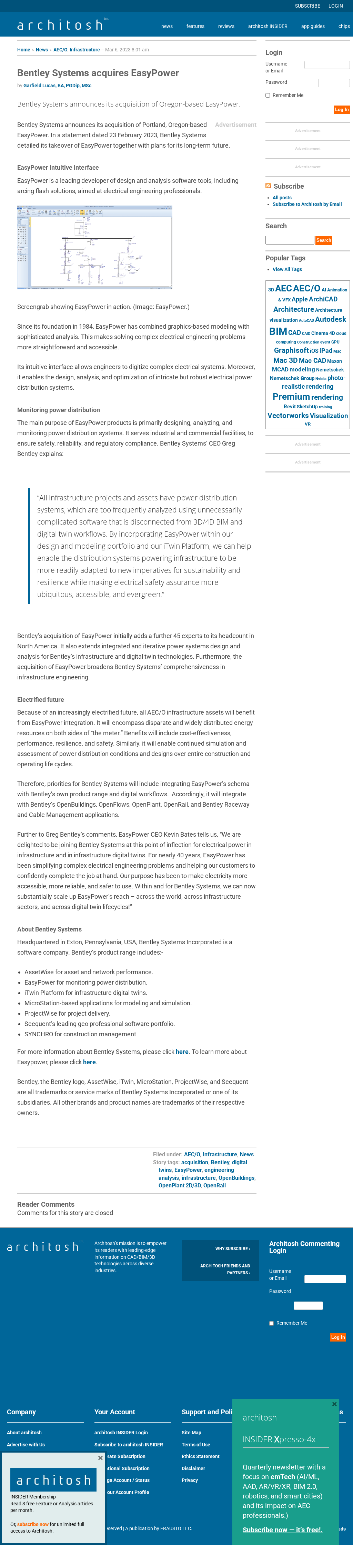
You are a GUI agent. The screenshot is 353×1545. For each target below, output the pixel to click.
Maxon (334, 361)
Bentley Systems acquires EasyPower (98, 73)
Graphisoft (291, 350)
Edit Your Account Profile (121, 1492)
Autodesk (330, 319)
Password (276, 82)
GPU (335, 342)
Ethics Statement (201, 1456)
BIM (278, 331)
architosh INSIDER (268, 26)
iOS (314, 351)
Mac (337, 351)
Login (336, 6)
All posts (282, 197)
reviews (226, 26)
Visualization (329, 416)
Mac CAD (312, 361)
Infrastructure (85, 49)
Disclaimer (193, 1468)
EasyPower (188, 1170)
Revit (290, 406)
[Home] (63, 28)
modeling (302, 369)
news (167, 26)
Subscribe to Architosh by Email (307, 204)
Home (23, 49)
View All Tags (287, 269)
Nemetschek (330, 369)
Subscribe (308, 6)
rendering (327, 397)
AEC (283, 288)
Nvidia (320, 379)
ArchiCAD (323, 299)
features (195, 26)
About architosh (24, 1432)
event (325, 342)
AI (324, 289)
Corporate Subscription (119, 1456)
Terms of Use (196, 1444)
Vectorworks (288, 415)
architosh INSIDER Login (121, 1432)
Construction (308, 342)
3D (271, 290)
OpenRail (214, 1185)
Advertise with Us (26, 1444)
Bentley (220, 1162)
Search (323, 240)
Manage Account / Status (122, 1480)
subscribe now (33, 1524)
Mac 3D (285, 360)
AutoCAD (306, 320)
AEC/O (60, 49)
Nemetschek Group (292, 378)
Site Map (191, 1432)
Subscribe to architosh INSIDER (128, 1444)
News (42, 49)
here (182, 1051)
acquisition (194, 1162)
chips (344, 26)
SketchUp (307, 406)
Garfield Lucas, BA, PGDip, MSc (57, 85)
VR (308, 424)
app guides (313, 26)
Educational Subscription (122, 1468)
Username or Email (276, 67)
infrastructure (199, 1178)
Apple (300, 299)
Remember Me (288, 95)
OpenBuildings (236, 1178)
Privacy (190, 1480)
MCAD (280, 369)
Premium (291, 396)
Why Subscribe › (232, 1248)
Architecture (293, 309)
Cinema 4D (323, 333)
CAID (306, 333)
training (325, 407)
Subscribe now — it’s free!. (283, 1530)
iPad (326, 351)
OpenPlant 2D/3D (180, 1185)
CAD (294, 333)
